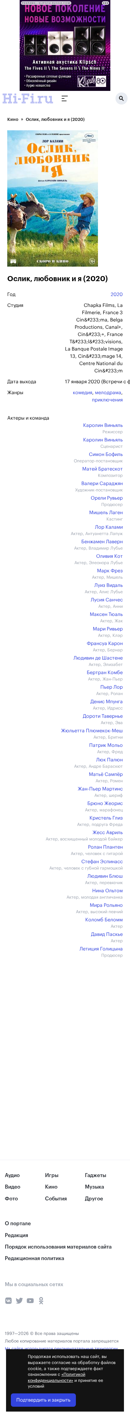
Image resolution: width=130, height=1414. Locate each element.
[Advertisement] (52, 1007)
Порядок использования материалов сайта (58, 1246)
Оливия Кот (109, 556)
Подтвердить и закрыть (43, 1400)
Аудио (12, 1175)
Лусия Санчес (107, 599)
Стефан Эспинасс (102, 861)
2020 (117, 294)
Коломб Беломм (104, 919)
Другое (94, 1198)
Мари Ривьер (108, 629)
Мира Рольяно (106, 905)
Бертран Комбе (105, 672)
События (56, 1198)
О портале (18, 1223)
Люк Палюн (109, 759)
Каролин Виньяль (103, 425)
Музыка (94, 1186)
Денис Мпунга (106, 701)
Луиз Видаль (108, 585)
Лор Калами (109, 527)
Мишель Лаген (106, 512)
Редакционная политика (34, 1258)
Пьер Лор (111, 687)
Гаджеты (95, 1175)
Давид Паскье (107, 934)
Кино (12, 119)
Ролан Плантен (105, 847)
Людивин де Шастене (98, 658)
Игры (51, 1175)
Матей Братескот (102, 469)
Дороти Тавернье (103, 716)
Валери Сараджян (102, 483)
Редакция (16, 1235)
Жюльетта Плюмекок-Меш (92, 730)
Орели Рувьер (107, 498)
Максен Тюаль (106, 614)
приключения (107, 400)
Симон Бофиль (106, 454)
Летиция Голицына (101, 949)
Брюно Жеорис (105, 803)
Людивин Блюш (105, 876)
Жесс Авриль (108, 832)
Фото (11, 1198)
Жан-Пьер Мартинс (100, 789)
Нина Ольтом (107, 890)
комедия (82, 392)
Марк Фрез (110, 570)
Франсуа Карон (105, 643)
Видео (12, 1186)
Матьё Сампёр (106, 774)
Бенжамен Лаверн (102, 541)
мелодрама (108, 392)
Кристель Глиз (106, 818)
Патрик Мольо (106, 745)
